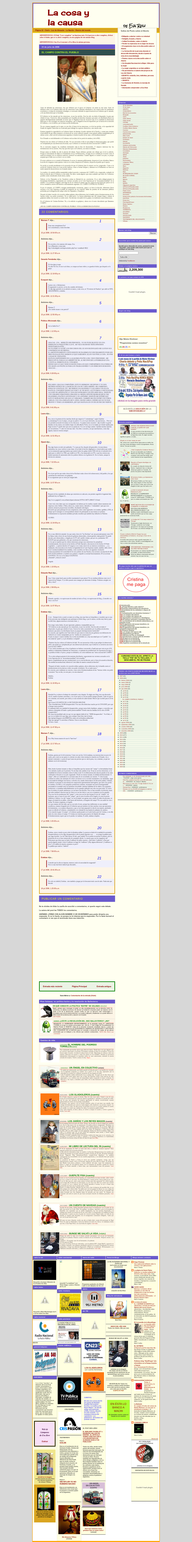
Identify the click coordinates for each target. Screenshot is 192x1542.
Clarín (47, 30)
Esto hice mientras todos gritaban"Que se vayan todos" (93, 1529)
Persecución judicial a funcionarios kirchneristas (137, 196)
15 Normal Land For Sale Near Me (145, 1348)
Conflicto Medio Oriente (130, 128)
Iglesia (125, 154)
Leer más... (67, 1111)
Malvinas (125, 170)
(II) (120, 607)
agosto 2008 (125, 722)
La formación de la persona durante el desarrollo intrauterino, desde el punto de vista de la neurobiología (136, 53)
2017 (121, 750)
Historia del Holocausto (130, 147)
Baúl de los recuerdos (129, 113)
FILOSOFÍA (126, 143)
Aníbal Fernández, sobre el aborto (134, 41)
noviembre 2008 (126, 728)
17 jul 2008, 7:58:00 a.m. (50, 851)
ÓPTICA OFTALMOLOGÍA (131, 189)
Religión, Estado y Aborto (131, 39)
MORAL (125, 183)
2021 (121, 758)
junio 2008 (124, 686)
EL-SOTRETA (138, 1346)
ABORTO (125, 80)
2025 (121, 766)
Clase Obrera (127, 118)
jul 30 (125, 718)
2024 (121, 764)
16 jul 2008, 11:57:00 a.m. (50, 483)
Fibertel (125, 141)
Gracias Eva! (127, 787)
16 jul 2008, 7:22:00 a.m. (50, 462)
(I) (120, 605)
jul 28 (125, 714)
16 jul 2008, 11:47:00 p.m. (50, 727)
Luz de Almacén (58, 30)
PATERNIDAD (127, 192)
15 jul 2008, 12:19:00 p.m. (51, 274)
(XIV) (121, 635)
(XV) (120, 636)
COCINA (125, 122)
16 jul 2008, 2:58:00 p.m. (50, 587)
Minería (125, 179)
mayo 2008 (125, 684)
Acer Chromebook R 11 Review (144, 1367)
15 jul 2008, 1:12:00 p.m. (50, 331)
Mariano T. (45, 220)
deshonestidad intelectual (143, 1380)
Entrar (45, 1441)
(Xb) (120, 627)
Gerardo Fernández (49, 259)
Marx (124, 171)
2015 (121, 745)
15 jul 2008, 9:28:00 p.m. (50, 373)
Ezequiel (44, 280)
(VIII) (121, 619)
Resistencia (126, 208)
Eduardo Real (46, 573)
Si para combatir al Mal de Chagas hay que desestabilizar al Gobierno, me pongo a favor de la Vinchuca (135, 535)
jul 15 (125, 697)
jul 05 (125, 693)
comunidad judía (128, 124)
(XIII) (121, 633)
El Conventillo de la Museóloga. (145, 1322)
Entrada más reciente (52, 986)
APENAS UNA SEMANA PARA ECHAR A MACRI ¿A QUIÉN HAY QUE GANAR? (142, 427)
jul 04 (125, 691)
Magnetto (126, 168)
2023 (121, 762)
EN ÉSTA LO (118, 1403)
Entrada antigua (104, 986)
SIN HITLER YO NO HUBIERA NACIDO (68, 1483)
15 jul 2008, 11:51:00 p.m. (50, 436)
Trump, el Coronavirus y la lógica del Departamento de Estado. (149, 1385)
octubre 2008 (125, 726)
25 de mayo (126, 107)
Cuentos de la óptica (129, 132)
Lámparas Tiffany (128, 162)
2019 (121, 754)
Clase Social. (127, 120)
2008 (121, 678)
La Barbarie (138, 1404)
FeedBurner (131, 261)
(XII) (120, 632)
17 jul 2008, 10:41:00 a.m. (51, 870)
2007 (121, 676)
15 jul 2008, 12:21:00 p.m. (51, 296)
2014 (121, 743)
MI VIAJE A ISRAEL (129, 175)
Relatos (125, 206)
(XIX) (121, 643)
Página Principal (79, 986)
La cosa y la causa (140, 1302)
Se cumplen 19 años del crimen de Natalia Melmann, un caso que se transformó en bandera (145, 1407)
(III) (120, 608)
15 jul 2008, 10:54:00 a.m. (51, 233)
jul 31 (125, 720)
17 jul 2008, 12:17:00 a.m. (51, 744)
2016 (121, 747)
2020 (121, 756)
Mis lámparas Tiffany (69, 1537)
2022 (121, 760)
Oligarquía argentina (129, 185)
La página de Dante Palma (143, 1270)
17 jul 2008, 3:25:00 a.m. (50, 821)
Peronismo (126, 194)
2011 (121, 737)
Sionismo (125, 213)
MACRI (118, 1411)
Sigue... (89, 1057)
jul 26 (125, 712)
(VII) (120, 618)
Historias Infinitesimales (130, 149)
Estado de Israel (128, 137)
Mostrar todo (155, 1438)
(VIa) (121, 614)
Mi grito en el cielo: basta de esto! (130, 440)
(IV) (120, 610)
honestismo (126, 151)
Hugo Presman (139, 1262)
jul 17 (125, 701)
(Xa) (120, 624)
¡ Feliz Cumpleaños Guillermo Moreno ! (142, 450)
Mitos (124, 181)
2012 (121, 739)
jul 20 (125, 705)
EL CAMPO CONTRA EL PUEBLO (60, 52)
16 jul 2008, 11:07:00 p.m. (50, 606)
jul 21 (125, 707)
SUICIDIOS (126, 217)
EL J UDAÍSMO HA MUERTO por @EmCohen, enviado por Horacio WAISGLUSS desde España (144, 1305)
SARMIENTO (127, 209)
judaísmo (125, 158)
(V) (120, 613)
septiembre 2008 (126, 724)
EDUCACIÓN (127, 134)
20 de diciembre (128, 105)
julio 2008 (124, 688)
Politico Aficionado (49, 321)
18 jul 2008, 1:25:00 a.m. (50, 888)
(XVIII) (121, 641)
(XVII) (121, 640)
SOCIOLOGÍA (127, 215)
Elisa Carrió (126, 135)
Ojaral (43, 442)
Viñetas (125, 221)
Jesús (124, 156)
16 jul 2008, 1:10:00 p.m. (50, 567)
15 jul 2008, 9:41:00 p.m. (50, 407)
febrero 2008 (125, 680)
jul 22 (125, 710)
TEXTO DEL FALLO (105, 1032)
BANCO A (118, 1407)
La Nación (70, 30)
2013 (121, 741)
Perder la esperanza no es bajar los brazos (138, 44)
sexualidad (126, 211)
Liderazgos (126, 164)
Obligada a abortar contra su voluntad (136, 36)
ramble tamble (139, 1287)
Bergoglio (126, 114)
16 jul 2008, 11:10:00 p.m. (50, 683)
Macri (124, 166)
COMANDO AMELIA (141, 1422)
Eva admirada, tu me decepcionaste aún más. (137, 776)
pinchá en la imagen (45, 1477)
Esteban (44, 612)
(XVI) (121, 638)
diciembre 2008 (126, 731)
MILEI (124, 177)
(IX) (120, 621)
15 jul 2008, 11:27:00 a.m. (50, 253)
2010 (121, 735)
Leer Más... (95, 1138)
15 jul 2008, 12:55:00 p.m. (51, 315)
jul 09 (125, 695)
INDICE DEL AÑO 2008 (118, 1326)
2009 (121, 733)
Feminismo (126, 139)
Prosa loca (126, 200)
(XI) (120, 630)
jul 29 (125, 716)
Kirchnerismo (127, 160)
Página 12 (39, 30)
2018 (121, 752)
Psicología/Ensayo (128, 202)
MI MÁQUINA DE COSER (130, 173)
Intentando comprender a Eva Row (135, 88)
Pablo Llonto (127, 190)
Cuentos (125, 130)
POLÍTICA (126, 198)
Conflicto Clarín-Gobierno (130, 126)
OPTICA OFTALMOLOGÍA (131, 187)
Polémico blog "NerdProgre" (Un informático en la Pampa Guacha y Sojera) (145, 1363)
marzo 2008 (125, 682)
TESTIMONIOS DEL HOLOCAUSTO (134, 219)
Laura (43, 414)
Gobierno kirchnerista (129, 145)
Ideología (126, 153)
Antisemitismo (127, 111)
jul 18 (125, 703)
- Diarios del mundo (82, 30)
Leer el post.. (57, 1016)
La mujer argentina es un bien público (136, 68)
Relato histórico (127, 204)
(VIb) (121, 616)
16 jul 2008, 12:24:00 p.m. (51, 523)
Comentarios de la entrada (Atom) (83, 995)
